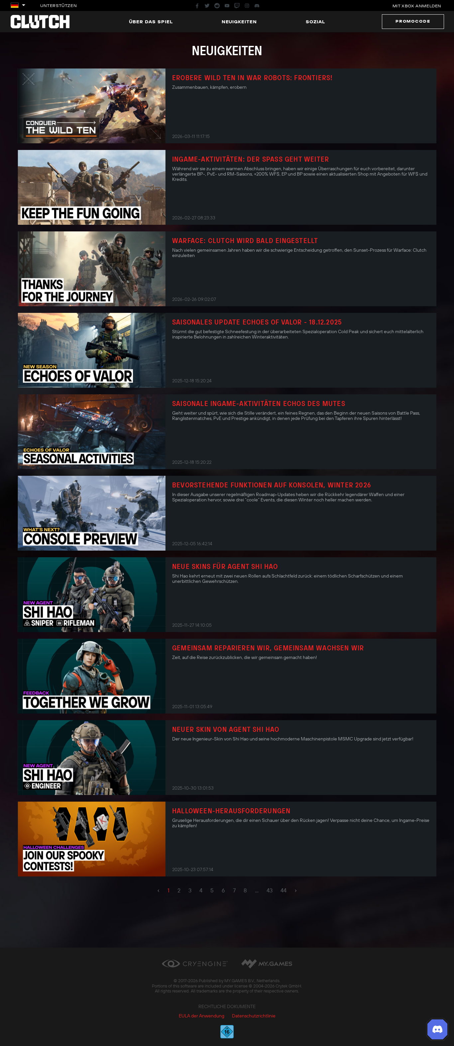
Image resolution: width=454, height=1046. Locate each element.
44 (283, 890)
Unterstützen (58, 5)
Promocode (413, 21)
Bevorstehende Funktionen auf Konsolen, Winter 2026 (271, 484)
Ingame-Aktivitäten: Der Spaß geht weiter (250, 159)
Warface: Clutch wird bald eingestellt (245, 240)
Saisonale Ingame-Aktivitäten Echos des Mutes (258, 403)
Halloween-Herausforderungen (231, 810)
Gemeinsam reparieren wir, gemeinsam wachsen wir (268, 647)
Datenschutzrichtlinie (254, 1015)
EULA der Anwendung (201, 1015)
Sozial (315, 21)
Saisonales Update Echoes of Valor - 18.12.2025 (257, 322)
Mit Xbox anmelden (417, 5)
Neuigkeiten (239, 21)
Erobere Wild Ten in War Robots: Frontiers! (252, 77)
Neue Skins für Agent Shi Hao (225, 566)
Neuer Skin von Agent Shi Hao (226, 729)
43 (270, 890)
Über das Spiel (151, 21)
